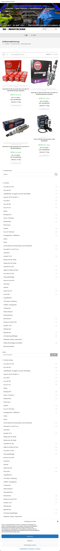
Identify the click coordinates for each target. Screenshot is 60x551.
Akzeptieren (30, 536)
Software (11, 143)
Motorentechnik (24, 85)
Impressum (37, 548)
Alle (56, 54)
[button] (57, 521)
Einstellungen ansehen (30, 545)
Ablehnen (30, 540)
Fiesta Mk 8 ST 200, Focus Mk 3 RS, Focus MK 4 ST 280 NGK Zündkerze (15, 147)
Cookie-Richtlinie (24, 548)
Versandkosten (17, 99)
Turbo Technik (20, 86)
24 (54, 54)
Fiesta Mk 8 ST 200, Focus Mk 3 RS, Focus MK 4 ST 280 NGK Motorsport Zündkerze (15, 89)
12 (52, 54)
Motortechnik (5, 86)
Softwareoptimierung (26, 44)
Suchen (4, 352)
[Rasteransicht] (3, 54)
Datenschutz (31, 548)
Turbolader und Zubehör (16, 144)
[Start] (2, 44)
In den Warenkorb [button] (15, 105)
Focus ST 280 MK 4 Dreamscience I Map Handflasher (44, 140)
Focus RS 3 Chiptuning (8, 85)
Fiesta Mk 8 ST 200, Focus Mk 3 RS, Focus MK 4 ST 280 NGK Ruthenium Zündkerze (44, 93)
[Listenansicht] (7, 54)
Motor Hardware (17, 85)
